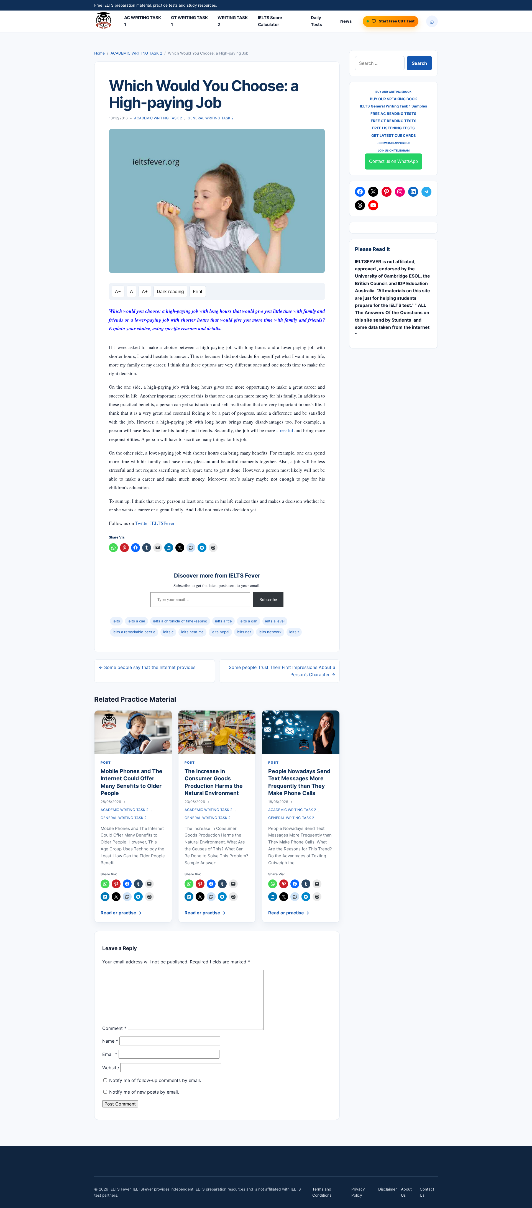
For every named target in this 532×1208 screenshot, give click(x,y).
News (346, 21)
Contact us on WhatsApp (393, 161)
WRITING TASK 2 (233, 21)
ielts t (294, 632)
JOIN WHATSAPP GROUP (393, 143)
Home (99, 53)
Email (109, 1054)
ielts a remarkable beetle (134, 632)
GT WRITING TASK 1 (189, 21)
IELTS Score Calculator (270, 21)
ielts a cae (136, 621)
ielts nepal (220, 632)
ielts (116, 621)
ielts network (270, 632)
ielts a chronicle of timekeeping (180, 621)
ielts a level (275, 621)
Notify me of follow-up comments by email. (155, 1080)
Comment (114, 1028)
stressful (285, 430)
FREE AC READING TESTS (393, 113)
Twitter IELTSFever (155, 523)
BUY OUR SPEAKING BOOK (393, 99)
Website (110, 1067)
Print (198, 291)
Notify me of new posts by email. (144, 1092)
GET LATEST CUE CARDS (393, 135)
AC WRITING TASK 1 (142, 21)
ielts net (244, 632)
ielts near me (192, 632)
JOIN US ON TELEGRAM (394, 150)
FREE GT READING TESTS (393, 121)
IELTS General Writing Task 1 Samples (393, 106)
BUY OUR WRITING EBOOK (393, 91)
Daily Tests (316, 21)
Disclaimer (387, 1189)
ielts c (168, 632)
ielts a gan (248, 621)
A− (118, 291)
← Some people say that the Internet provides (147, 667)
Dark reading (170, 291)
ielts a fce (223, 621)
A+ (145, 291)
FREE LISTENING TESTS (393, 128)
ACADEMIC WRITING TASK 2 (136, 53)
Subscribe (268, 599)
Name (110, 1041)
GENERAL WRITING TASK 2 (211, 118)
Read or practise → (121, 912)
